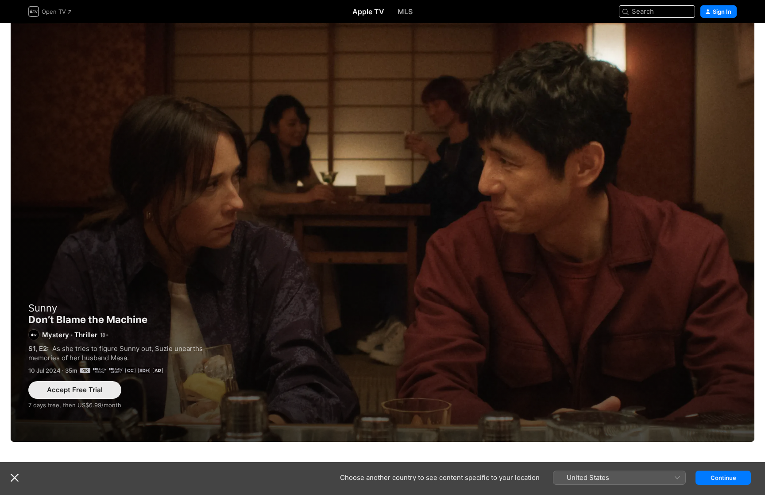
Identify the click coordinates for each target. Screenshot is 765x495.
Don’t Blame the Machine (382, 232)
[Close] (15, 478)
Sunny (42, 308)
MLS (405, 11)
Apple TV (368, 11)
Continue (723, 477)
